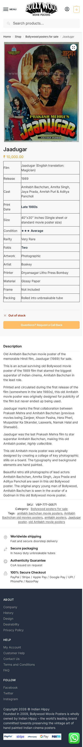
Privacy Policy (13, 630)
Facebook (10, 687)
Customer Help (14, 653)
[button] (76, 9)
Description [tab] (12, 346)
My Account (12, 647)
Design (8, 618)
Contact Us (11, 659)
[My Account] (67, 9)
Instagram (10, 699)
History (8, 613)
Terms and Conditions (19, 664)
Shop (18, 36)
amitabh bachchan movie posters (39, 513)
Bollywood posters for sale (41, 36)
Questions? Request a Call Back (41, 325)
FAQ (6, 670)
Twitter (8, 693)
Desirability (11, 624)
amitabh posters (55, 517)
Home (7, 36)
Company (10, 607)
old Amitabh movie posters (47, 522)
